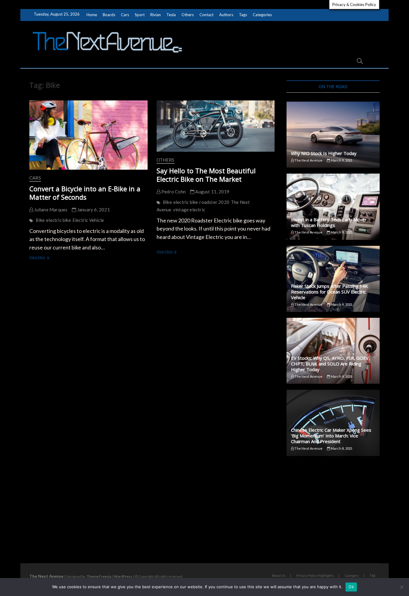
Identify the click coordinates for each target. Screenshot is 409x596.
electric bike (58, 220)
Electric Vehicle (88, 220)
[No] (402, 587)
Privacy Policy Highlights (315, 575)
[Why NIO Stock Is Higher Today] (333, 135)
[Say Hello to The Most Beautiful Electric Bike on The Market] (216, 126)
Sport (140, 14)
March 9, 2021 (341, 160)
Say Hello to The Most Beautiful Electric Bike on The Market (206, 174)
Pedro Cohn (173, 191)
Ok (351, 586)
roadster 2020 (214, 202)
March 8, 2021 (341, 448)
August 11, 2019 (211, 191)
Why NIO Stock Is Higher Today (324, 153)
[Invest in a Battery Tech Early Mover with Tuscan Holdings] (333, 207)
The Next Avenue (308, 160)
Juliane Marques (50, 209)
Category (352, 575)
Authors (226, 14)
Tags (243, 14)
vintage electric (189, 209)
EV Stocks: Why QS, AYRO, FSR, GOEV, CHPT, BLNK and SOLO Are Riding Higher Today (330, 363)
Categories (262, 14)
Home (92, 14)
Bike (40, 220)
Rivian (155, 14)
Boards (109, 14)
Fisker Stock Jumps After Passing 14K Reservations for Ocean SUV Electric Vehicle (329, 291)
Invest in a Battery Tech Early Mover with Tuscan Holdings (329, 222)
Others (187, 14)
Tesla (171, 14)
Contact (206, 14)
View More (43, 258)
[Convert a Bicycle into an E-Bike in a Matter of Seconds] (88, 135)
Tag (372, 575)
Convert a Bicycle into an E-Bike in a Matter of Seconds (84, 192)
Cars (125, 14)
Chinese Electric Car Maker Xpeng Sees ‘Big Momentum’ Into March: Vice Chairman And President (331, 435)
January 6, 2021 (93, 209)
